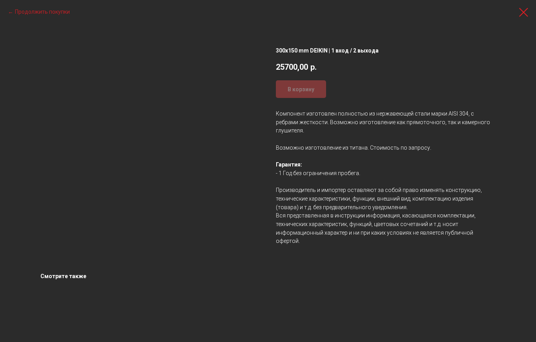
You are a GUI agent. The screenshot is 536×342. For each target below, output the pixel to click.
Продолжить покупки (42, 12)
